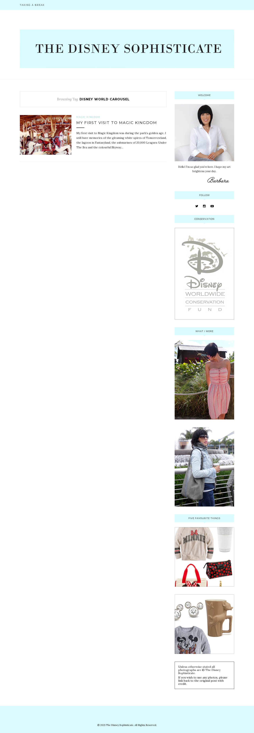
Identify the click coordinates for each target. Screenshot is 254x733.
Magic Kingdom (88, 117)
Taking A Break (32, 5)
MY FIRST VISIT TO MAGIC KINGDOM (116, 122)
